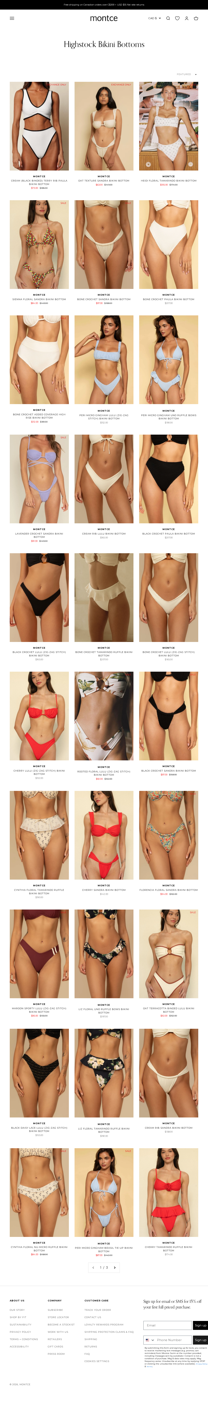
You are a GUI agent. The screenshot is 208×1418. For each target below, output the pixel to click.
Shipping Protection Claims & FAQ (109, 1332)
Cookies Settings (96, 1361)
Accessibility (19, 1346)
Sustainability (20, 1324)
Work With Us (58, 1332)
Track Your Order (97, 1310)
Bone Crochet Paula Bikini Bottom (168, 299)
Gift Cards (55, 1346)
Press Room (56, 1353)
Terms (149, 1367)
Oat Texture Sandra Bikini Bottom (103, 180)
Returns (90, 1346)
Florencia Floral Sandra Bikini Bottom (169, 890)
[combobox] (149, 1340)
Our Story (17, 1310)
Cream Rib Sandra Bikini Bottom (169, 1127)
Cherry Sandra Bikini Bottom (104, 890)
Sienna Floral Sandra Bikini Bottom (39, 299)
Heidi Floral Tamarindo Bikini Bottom (169, 180)
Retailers (55, 1339)
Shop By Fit (18, 1317)
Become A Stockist (61, 1324)
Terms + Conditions (24, 1339)
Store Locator (58, 1317)
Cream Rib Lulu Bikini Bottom (104, 533)
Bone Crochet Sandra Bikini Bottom (104, 299)
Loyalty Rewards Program (104, 1324)
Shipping (90, 1339)
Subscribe (55, 1310)
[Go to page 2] (114, 1268)
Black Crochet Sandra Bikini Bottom (168, 770)
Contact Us (92, 1317)
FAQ (87, 1353)
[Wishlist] (177, 18)
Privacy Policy (20, 1332)
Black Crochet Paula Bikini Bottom (168, 533)
